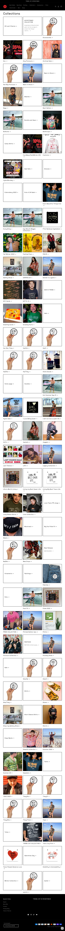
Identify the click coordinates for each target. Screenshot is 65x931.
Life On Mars (52, 926)
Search (4, 902)
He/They (26, 372)
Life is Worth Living (10, 489)
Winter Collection (11, 881)
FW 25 (45, 254)
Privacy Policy (6, 908)
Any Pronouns (28, 61)
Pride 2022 (46, 608)
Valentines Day (29, 855)
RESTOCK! (27, 642)
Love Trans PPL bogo (51, 503)
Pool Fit (25, 608)
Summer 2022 (47, 749)
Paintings (27, 573)
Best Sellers (47, 108)
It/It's (5, 442)
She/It (45, 679)
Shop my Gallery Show (11, 726)
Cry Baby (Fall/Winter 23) (32, 155)
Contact (5, 906)
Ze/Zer (46, 881)
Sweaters (26, 773)
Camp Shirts (9, 144)
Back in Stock (28, 84)
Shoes (45, 702)
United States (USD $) (10, 925)
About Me (5, 904)
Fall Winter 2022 (9, 254)
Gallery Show (7, 277)
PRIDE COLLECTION (9, 632)
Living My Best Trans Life (51, 489)
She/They (6, 702)
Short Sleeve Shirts (31, 714)
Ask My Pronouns (9, 84)
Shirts (26, 691)
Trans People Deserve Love (12, 867)
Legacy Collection (49, 466)
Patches (45, 585)
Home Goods (47, 372)
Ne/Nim (5, 561)
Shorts (45, 726)
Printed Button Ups (29, 632)
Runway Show (47, 655)
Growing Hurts (28, 325)
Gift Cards (6, 301)
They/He (26, 796)
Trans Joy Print (48, 843)
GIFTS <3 (26, 301)
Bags (5, 108)
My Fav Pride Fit (49, 526)
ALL (4, 61)
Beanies (27, 96)
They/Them (27, 820)
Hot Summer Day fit (49, 395)
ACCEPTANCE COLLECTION (28, 21)
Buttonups (46, 131)
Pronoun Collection (10, 655)
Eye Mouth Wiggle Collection (29, 229)
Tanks (46, 761)
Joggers (45, 442)
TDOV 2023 (7, 796)
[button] (25, 5)
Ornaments (8, 573)
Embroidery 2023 (11, 192)
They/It (45, 796)
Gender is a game (49, 277)
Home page (8, 384)
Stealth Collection (29, 749)
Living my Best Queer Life (32, 489)
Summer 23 (7, 773)
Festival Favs (27, 254)
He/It (44, 348)
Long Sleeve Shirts (9, 514)
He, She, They (7, 348)
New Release (48, 548)
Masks (5, 538)
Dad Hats (27, 169)
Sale (6, 667)
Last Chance (7, 466)
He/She (5, 372)
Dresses (47, 169)
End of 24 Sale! (29, 192)
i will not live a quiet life (51, 419)
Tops (44, 820)
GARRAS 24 (27, 277)
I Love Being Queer (29, 419)
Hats (45, 313)
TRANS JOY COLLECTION (31, 843)
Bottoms (6, 131)
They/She (6, 820)
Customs (46, 155)
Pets (6, 597)
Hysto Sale (7, 419)
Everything (7, 229)
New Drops (26, 561)
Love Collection (28, 514)
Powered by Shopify (58, 926)
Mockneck (28, 526)
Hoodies (27, 384)
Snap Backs (9, 738)
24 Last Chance (10, 26)
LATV (24, 466)
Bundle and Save (30, 120)
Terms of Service (7, 910)
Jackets (26, 442)
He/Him (25, 348)
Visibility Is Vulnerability (51, 867)
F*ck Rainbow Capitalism (51, 229)
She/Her (25, 679)
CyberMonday (8, 180)
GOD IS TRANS (49, 290)
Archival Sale (47, 61)
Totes (7, 832)
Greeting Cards (8, 325)
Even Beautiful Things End (52, 204)
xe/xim (25, 892)
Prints (45, 632)
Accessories (47, 37)
